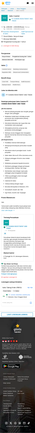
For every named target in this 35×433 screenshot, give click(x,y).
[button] (28, 3)
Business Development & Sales (11, 33)
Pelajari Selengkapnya (9, 274)
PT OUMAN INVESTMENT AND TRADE (22, 20)
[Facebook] (15, 423)
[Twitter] (11, 423)
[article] (17, 295)
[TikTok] (29, 423)
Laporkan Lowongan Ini (10, 277)
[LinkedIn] (20, 423)
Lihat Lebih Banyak (6, 210)
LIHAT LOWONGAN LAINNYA (17, 315)
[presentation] (5, 3)
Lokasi (12, 8)
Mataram (10, 10)
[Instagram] (6, 423)
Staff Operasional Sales (27, 33)
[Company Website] (5, 233)
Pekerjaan (4, 8)
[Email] (24, 423)
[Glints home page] (5, 3)
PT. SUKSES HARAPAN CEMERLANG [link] (19, 295)
